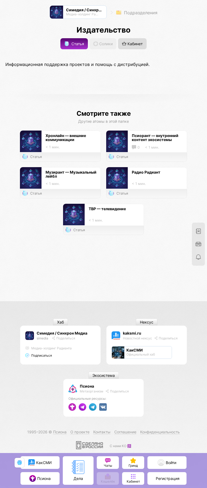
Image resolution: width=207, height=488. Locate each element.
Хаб (60, 322)
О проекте (79, 432)
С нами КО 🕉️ (120, 446)
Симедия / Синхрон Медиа (62, 333)
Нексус (146, 322)
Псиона (87, 386)
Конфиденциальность (160, 432)
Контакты (102, 432)
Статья (77, 43)
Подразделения (140, 12)
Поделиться (65, 338)
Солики (105, 43)
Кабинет (134, 43)
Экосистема (103, 375)
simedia (42, 338)
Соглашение (125, 432)
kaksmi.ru (132, 333)
